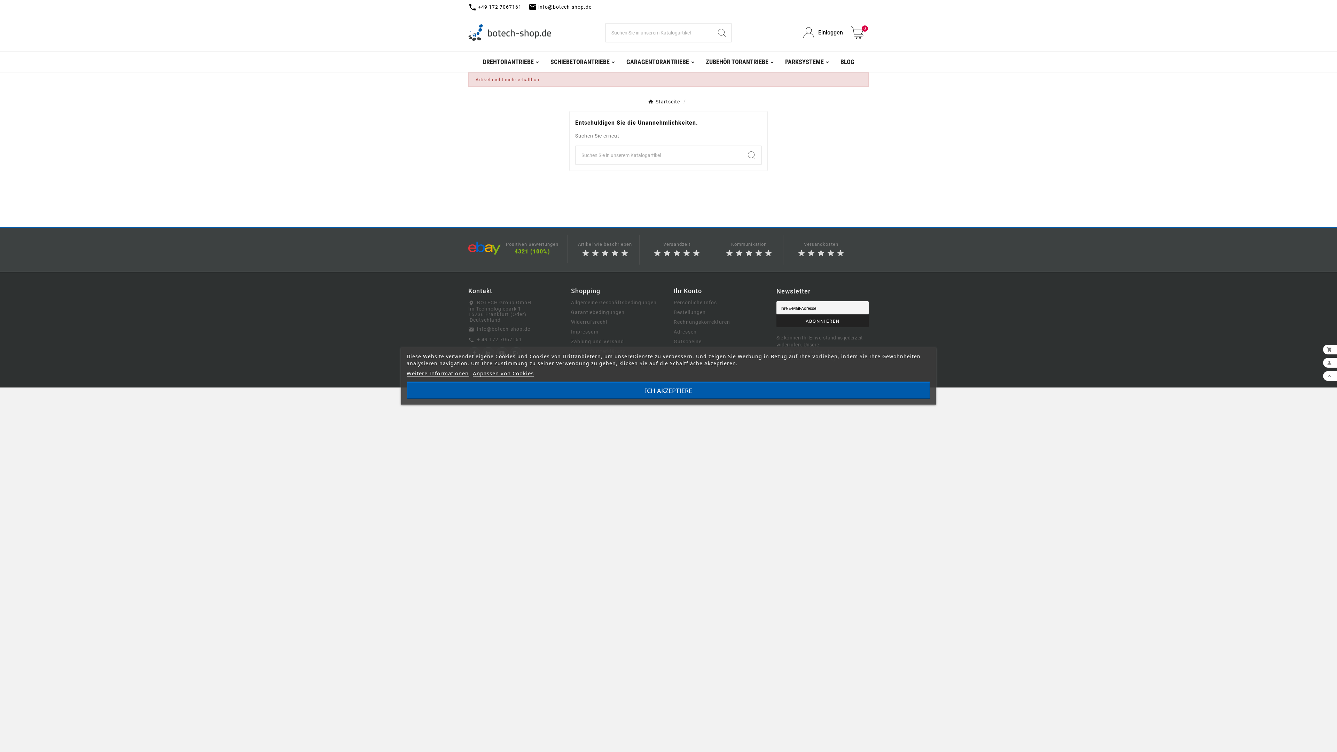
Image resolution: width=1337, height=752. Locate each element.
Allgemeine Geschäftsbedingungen (614, 302)
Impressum (585, 332)
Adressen (685, 332)
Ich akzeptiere (668, 390)
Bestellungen (690, 312)
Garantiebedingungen (598, 312)
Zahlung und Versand (597, 341)
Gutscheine (688, 341)
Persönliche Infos (695, 302)
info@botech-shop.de (503, 329)
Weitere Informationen (438, 373)
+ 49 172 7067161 (499, 339)
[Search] (722, 33)
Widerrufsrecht (589, 322)
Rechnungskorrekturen (702, 322)
